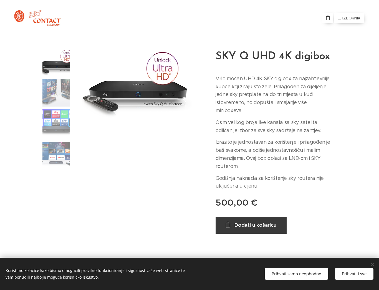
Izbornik (351, 18)
